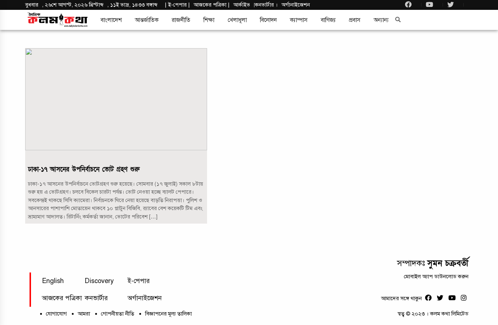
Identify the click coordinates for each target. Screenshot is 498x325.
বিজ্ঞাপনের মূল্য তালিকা (168, 313)
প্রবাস (355, 20)
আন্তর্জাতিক (147, 20)
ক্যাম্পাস (299, 20)
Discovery (99, 281)
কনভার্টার (265, 4)
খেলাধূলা (237, 20)
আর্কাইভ (241, 4)
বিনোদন (268, 20)
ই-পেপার (177, 4)
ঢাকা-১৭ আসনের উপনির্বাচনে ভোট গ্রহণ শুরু (84, 169)
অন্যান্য (381, 20)
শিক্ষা (208, 20)
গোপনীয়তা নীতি (117, 313)
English (53, 281)
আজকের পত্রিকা (62, 298)
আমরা (84, 313)
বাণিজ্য (328, 20)
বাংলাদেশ (111, 20)
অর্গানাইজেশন (295, 4)
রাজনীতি (181, 20)
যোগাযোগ (56, 313)
